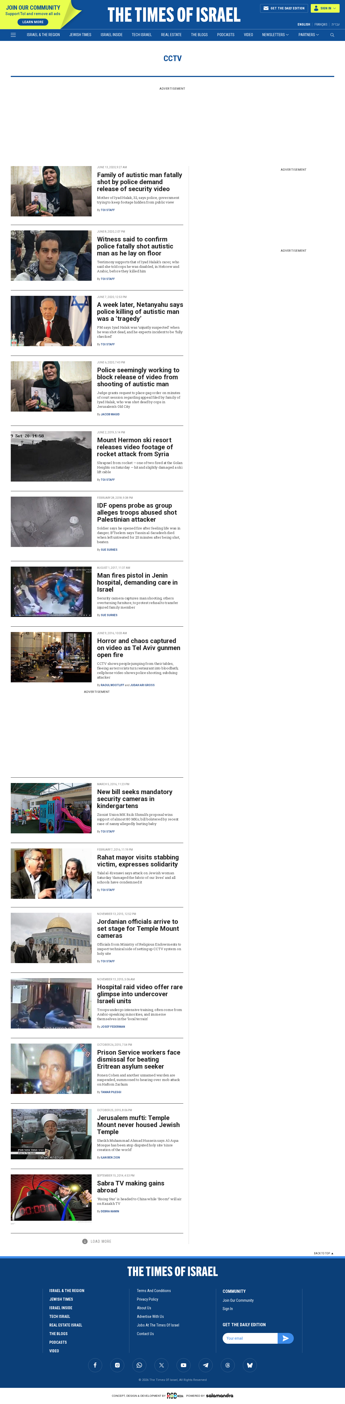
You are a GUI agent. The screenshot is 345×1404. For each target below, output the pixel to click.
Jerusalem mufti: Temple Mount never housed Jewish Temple (138, 1125)
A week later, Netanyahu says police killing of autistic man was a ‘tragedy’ (140, 311)
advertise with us (150, 1316)
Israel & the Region (43, 35)
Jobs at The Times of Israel (158, 1325)
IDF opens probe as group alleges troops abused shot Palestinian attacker (137, 512)
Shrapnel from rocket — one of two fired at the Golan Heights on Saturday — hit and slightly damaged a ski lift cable (139, 467)
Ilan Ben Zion (110, 1157)
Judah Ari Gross (142, 685)
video (54, 1351)
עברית (336, 24)
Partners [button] (307, 35)
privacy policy (147, 1299)
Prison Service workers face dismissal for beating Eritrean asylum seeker (138, 1059)
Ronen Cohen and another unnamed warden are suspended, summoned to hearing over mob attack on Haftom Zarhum (138, 1080)
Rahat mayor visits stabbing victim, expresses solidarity (138, 861)
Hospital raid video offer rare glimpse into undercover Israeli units (140, 994)
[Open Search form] (332, 35)
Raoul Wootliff (112, 685)
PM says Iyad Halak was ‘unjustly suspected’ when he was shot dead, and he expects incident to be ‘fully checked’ (140, 332)
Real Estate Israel (65, 1325)
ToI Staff (108, 210)
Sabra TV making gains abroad (130, 1187)
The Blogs (199, 35)
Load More (101, 1241)
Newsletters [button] (273, 35)
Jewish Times (80, 35)
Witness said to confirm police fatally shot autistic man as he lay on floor (135, 246)
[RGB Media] (176, 1396)
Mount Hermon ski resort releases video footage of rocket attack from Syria (135, 447)
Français (321, 24)
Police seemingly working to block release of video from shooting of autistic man (138, 377)
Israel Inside (112, 35)
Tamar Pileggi (111, 1092)
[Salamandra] (219, 1395)
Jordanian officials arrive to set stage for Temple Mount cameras (138, 928)
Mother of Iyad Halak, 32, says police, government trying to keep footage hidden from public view (138, 200)
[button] (325, 8)
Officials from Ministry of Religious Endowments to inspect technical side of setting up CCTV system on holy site (139, 949)
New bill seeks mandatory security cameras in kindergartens (134, 799)
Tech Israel (142, 35)
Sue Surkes (109, 549)
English (304, 24)
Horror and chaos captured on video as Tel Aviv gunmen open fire (138, 648)
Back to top (322, 1253)
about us (144, 1308)
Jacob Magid (110, 414)
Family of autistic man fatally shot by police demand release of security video (139, 182)
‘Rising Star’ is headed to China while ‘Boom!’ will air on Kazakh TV (139, 1201)
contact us (145, 1334)
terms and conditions (154, 1291)
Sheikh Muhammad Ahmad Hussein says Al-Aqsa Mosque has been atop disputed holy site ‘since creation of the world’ (137, 1145)
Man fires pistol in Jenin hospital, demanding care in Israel (137, 582)
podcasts (58, 1342)
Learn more (32, 22)
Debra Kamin (110, 1211)
